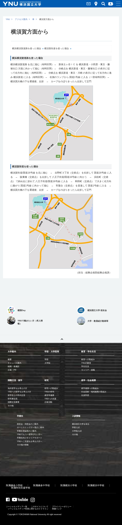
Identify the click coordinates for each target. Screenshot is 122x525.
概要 (10, 359)
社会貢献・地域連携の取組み (93, 392)
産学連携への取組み (90, 388)
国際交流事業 (13, 402)
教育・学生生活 (88, 351)
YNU (8, 19)
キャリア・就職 (88, 370)
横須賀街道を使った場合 (56, 48)
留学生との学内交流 (16, 395)
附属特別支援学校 (20, 487)
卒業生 (20, 416)
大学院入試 (77, 431)
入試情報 (76, 416)
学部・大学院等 (51, 351)
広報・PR (12, 370)
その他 (11, 406)
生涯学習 (85, 395)
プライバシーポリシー (61, 506)
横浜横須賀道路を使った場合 (26, 48)
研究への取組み (51, 388)
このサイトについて (39, 506)
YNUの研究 (49, 392)
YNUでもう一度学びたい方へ (29, 434)
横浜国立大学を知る (80, 424)
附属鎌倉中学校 (41, 485)
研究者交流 (12, 399)
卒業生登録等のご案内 (26, 431)
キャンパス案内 (14, 363)
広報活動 (48, 402)
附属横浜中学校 (96, 485)
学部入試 (76, 427)
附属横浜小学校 (68, 485)
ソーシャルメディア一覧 (16, 506)
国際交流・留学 (15, 380)
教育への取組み (88, 359)
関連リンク (57, 509)
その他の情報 (23, 445)
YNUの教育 (86, 363)
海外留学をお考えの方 (17, 388)
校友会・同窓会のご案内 (27, 424)
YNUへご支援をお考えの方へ (29, 441)
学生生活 (85, 366)
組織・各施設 (13, 366)
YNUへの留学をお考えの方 (19, 392)
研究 (46, 380)
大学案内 (12, 351)
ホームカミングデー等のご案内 (30, 427)
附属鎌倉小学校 (14, 485)
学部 (46, 359)
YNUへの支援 (50, 399)
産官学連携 (49, 395)
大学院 (47, 363)
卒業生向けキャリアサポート (29, 438)
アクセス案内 (21, 19)
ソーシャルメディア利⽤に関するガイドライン (28, 509)
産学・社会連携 (88, 380)
